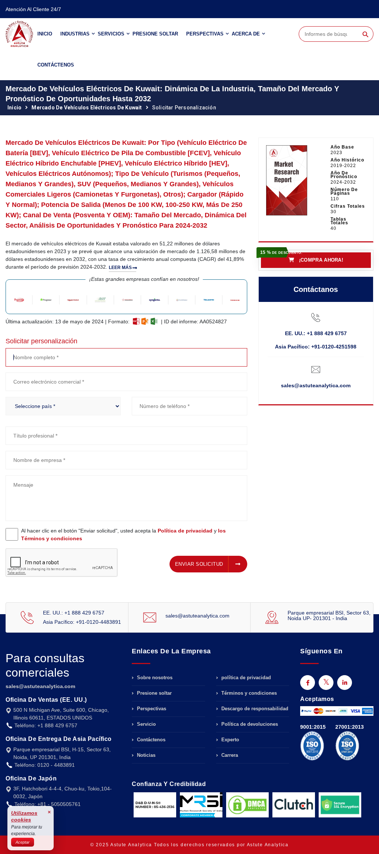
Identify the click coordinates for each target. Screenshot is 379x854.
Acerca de (246, 34)
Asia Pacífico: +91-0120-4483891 (82, 622)
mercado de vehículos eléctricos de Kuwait (86, 107)
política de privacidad (245, 677)
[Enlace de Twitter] (326, 682)
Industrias (75, 34)
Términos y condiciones (248, 693)
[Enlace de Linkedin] (344, 682)
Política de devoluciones (249, 724)
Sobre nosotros (153, 677)
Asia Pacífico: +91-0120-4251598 (315, 347)
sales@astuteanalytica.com (316, 385)
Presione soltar (155, 34)
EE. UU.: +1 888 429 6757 (316, 333)
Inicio (44, 34)
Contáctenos (55, 65)
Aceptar (23, 842)
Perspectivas (205, 34)
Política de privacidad (185, 531)
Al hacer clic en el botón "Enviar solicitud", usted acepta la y (123, 534)
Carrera (229, 755)
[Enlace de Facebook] (307, 682)
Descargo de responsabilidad (254, 708)
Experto (229, 739)
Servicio (145, 724)
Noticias (145, 755)
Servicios (111, 34)
